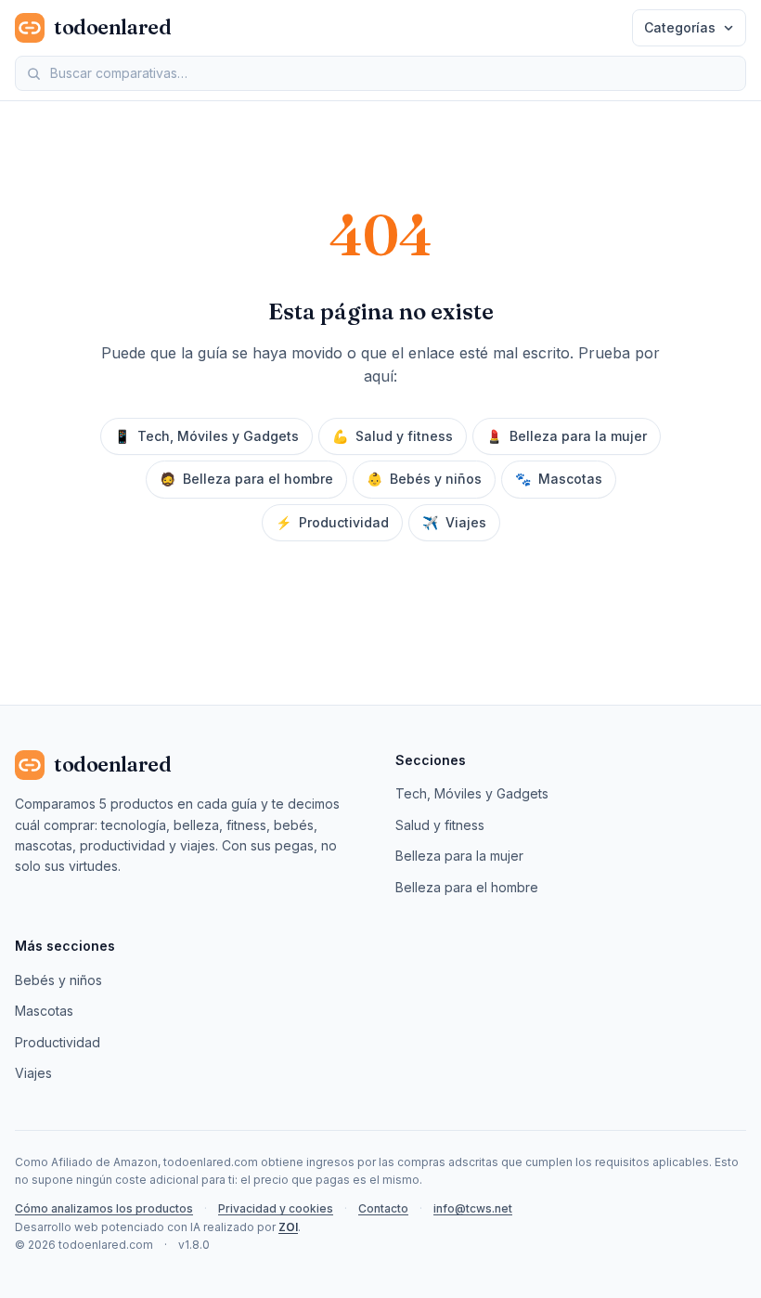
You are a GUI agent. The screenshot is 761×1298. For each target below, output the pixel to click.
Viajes (454, 522)
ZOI (288, 1227)
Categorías (680, 27)
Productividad (332, 522)
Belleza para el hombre (246, 479)
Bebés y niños (424, 479)
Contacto (383, 1208)
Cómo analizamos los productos (104, 1208)
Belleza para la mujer (566, 436)
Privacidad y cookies (275, 1208)
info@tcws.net (472, 1208)
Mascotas (558, 479)
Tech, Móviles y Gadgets (206, 436)
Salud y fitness (392, 436)
